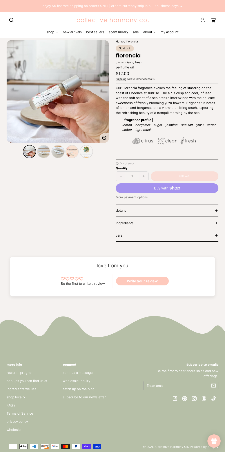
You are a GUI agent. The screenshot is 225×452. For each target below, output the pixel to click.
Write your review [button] (142, 281)
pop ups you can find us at (27, 381)
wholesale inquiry (76, 381)
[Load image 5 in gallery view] (86, 151)
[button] (11, 20)
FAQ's (11, 405)
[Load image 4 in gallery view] (72, 151)
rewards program (20, 373)
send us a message (78, 373)
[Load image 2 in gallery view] (43, 151)
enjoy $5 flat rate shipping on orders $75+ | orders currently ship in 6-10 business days (111, 6)
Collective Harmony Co (171, 446)
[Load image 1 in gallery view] (29, 151)
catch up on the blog (78, 389)
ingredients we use (21, 389)
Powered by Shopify (204, 446)
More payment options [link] (132, 197)
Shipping (121, 79)
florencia (132, 41)
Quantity (121, 168)
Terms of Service (20, 413)
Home (119, 41)
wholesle (14, 430)
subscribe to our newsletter (84, 397)
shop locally (16, 397)
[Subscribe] (213, 385)
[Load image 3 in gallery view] (58, 151)
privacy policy (17, 421)
